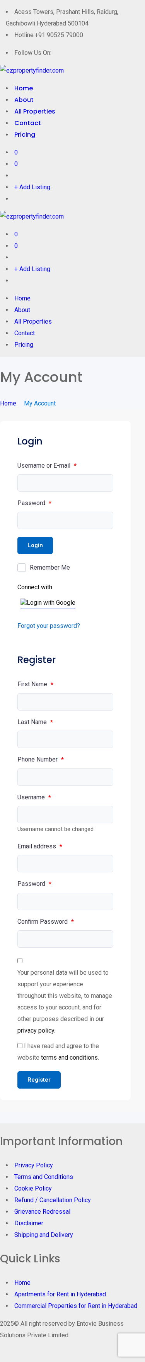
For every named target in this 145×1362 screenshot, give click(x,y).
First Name (35, 684)
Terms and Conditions (43, 1177)
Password (34, 503)
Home (23, 88)
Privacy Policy (33, 1165)
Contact (27, 123)
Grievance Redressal (42, 1211)
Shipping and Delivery (43, 1234)
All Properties (34, 111)
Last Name (35, 722)
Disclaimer (28, 1223)
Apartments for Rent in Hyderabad (60, 1294)
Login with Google (51, 602)
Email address (39, 846)
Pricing (24, 134)
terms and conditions (69, 1057)
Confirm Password (45, 922)
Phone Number (40, 759)
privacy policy (35, 1030)
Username (34, 797)
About (24, 99)
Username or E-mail (47, 466)
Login (35, 545)
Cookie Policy (33, 1188)
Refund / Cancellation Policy (52, 1200)
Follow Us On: (32, 52)
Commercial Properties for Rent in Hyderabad (75, 1305)
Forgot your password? (48, 625)
